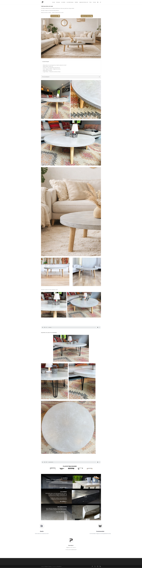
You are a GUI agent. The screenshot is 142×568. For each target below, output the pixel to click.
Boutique (58, 2)
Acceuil (53, 2)
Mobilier (76, 2)
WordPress (59, 566)
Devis (90, 2)
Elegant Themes (48, 566)
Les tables (63, 2)
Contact (94, 2)
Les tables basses (70, 2)
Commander (54, 16)
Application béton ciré (83, 2)
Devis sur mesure (86, 16)
